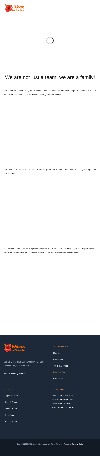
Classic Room (11, 402)
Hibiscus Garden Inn (66, 407)
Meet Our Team (59, 372)
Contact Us (58, 379)
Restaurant (58, 359)
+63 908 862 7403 (66, 400)
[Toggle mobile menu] (95, 7)
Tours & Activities (60, 366)
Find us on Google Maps (14, 373)
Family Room (11, 421)
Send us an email (65, 403)
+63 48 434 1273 (66, 396)
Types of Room (11, 396)
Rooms (56, 353)
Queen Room (11, 409)
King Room (10, 415)
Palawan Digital (77, 444)
